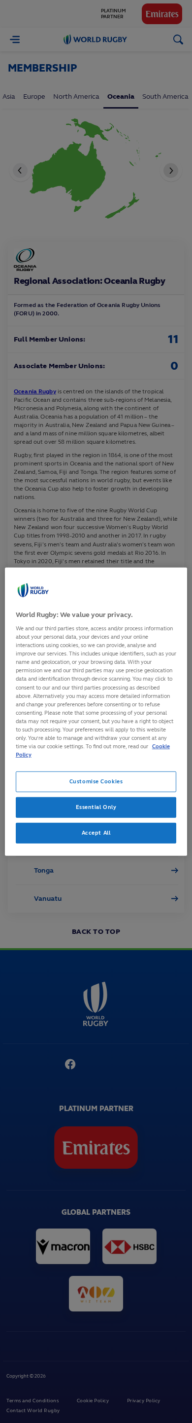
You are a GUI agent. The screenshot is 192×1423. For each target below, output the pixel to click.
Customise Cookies (96, 781)
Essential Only (96, 807)
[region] (96, 711)
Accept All (96, 832)
